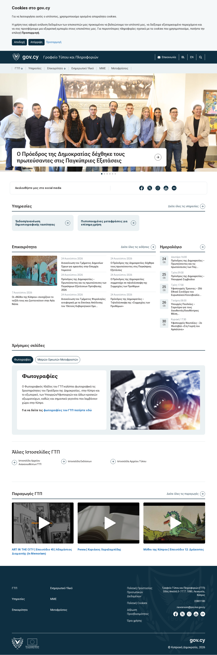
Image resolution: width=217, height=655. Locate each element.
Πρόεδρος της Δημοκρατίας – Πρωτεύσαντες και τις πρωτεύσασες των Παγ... (187, 263)
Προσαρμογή (53, 42)
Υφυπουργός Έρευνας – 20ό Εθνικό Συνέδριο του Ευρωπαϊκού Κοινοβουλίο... (186, 291)
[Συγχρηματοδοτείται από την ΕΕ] (32, 643)
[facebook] (141, 188)
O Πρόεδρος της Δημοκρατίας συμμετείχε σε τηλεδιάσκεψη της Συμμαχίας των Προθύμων (129, 283)
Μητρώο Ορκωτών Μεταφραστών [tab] (57, 359)
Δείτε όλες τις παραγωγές (183, 493)
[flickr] (174, 188)
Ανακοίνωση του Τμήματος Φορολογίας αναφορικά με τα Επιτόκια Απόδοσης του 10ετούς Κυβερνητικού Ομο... (83, 303)
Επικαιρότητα (55, 68)
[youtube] (166, 188)
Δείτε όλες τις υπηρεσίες (183, 206)
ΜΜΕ (102, 68)
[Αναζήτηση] (201, 57)
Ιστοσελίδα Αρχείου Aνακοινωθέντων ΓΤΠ (30, 462)
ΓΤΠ (17, 68)
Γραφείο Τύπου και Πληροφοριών (70, 57)
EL (183, 57)
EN (191, 57)
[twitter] (149, 188)
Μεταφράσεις (119, 68)
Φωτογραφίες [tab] (22, 359)
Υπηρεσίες (35, 68)
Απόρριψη (36, 42)
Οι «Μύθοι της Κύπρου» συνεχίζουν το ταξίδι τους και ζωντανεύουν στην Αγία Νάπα (33, 300)
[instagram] (157, 188)
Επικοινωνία (169, 57)
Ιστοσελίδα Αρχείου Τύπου (131, 461)
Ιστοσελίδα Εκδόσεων (80, 461)
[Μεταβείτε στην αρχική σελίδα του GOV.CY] (25, 57)
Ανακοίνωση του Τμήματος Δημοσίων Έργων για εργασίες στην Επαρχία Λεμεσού (82, 266)
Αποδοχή (19, 42)
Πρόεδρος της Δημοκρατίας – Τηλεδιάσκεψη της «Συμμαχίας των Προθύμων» (130, 303)
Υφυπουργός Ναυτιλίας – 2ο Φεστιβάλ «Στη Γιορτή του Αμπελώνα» (186, 326)
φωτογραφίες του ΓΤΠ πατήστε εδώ (68, 410)
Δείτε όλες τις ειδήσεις (135, 247)
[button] (101, 174)
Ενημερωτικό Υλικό (82, 68)
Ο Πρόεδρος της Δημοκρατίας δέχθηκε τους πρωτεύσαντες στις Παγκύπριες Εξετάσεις (132, 266)
